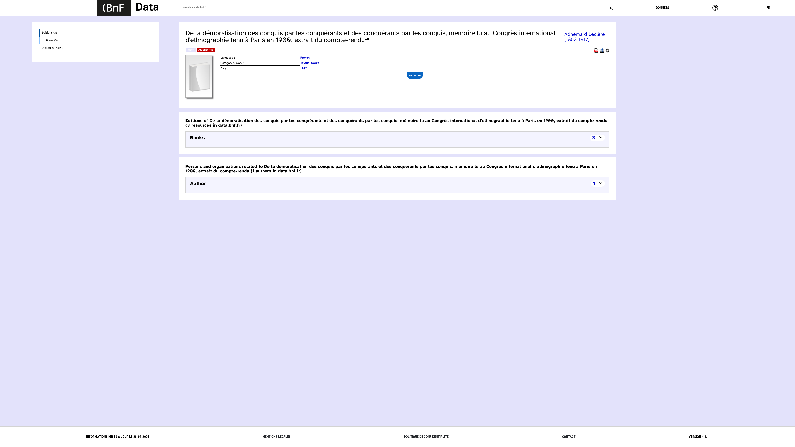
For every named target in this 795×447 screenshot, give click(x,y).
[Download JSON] (607, 51)
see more (415, 75)
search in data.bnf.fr (194, 7)
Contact (569, 437)
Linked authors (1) (53, 48)
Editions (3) (49, 32)
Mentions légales (277, 437)
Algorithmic (205, 50)
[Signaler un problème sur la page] (367, 40)
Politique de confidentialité (426, 437)
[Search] (611, 7)
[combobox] (397, 8)
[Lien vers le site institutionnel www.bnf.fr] (114, 8)
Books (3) (52, 40)
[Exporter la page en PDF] (596, 51)
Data (147, 7)
